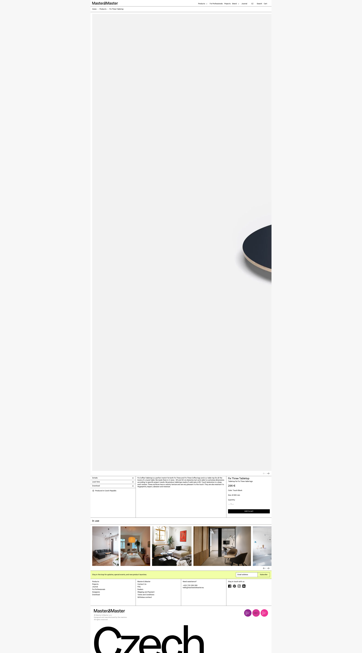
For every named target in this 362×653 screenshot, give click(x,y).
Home (94, 9)
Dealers (140, 589)
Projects (95, 584)
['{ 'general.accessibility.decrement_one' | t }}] (229, 504)
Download (96, 595)
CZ (252, 4)
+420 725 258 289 (190, 585)
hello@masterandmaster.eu (193, 588)
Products (103, 9)
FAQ (139, 587)
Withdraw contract (144, 597)
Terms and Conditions (145, 595)
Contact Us (141, 584)
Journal (95, 587)
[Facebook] (229, 587)
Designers (96, 592)
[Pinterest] (234, 587)
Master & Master (143, 581)
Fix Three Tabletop (116, 9)
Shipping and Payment (146, 592)
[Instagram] (239, 587)
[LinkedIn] (244, 587)
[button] (259, 4)
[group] (105, 546)
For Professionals (98, 589)
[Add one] (233, 504)
